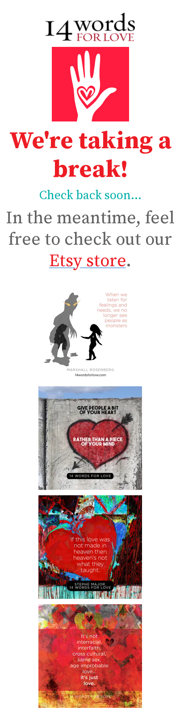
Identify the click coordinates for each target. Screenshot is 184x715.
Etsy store (87, 261)
